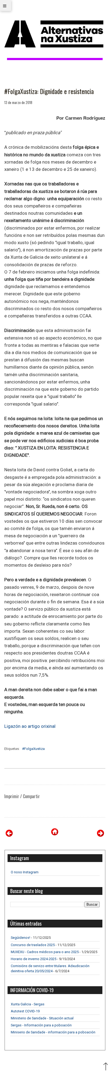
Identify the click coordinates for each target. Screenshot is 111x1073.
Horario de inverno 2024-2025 (33, 959)
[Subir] (106, 1067)
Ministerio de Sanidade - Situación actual (42, 1018)
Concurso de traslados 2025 (33, 945)
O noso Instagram (25, 872)
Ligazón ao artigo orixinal (30, 726)
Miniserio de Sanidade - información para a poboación (53, 1032)
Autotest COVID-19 (25, 1011)
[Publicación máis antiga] (100, 835)
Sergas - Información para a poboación (41, 1025)
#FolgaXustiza (33, 749)
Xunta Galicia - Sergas (27, 1004)
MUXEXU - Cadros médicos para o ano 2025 (45, 952)
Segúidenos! (20, 938)
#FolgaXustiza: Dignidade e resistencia (49, 91)
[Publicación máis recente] (9, 835)
